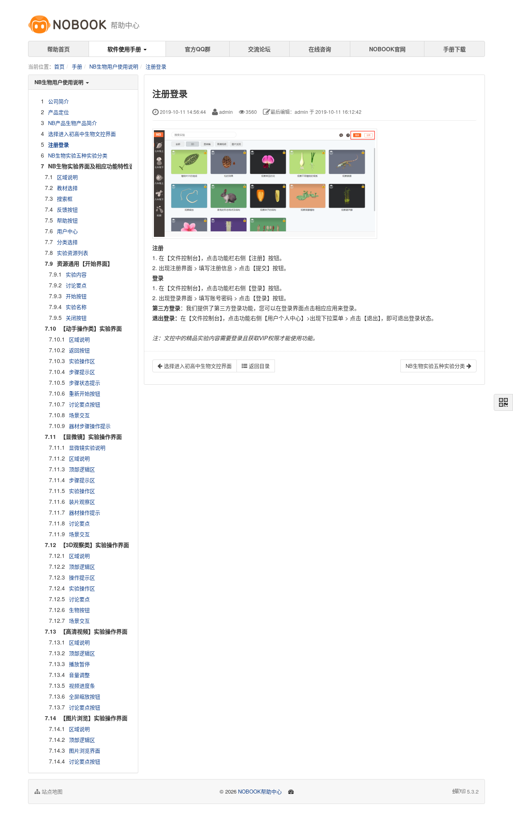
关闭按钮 (76, 317)
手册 (77, 66)
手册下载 (454, 49)
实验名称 (76, 307)
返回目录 (258, 366)
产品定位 (58, 112)
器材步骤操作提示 (90, 426)
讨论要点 (76, 285)
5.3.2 (473, 792)
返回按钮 (79, 350)
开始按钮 (76, 296)
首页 (59, 66)
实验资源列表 (72, 253)
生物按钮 (79, 610)
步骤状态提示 (84, 382)
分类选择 (67, 242)
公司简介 (58, 101)
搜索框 (65, 198)
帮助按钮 (67, 220)
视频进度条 (82, 685)
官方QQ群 (197, 49)
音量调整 (79, 675)
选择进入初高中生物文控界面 (82, 133)
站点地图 (51, 791)
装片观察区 (82, 501)
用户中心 (67, 231)
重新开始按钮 (84, 393)
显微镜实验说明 (87, 447)
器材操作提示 (84, 512)
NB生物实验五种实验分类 (77, 155)
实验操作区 (82, 361)
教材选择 (67, 188)
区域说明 (67, 177)
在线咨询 (320, 49)
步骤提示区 (82, 372)
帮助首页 (58, 49)
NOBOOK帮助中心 (260, 791)
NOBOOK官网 (387, 49)
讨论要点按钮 (84, 404)
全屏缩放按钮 (84, 696)
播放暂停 (79, 664)
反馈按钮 (67, 209)
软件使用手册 (125, 49)
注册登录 (155, 66)
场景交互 (79, 415)
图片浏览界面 (84, 750)
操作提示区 (82, 577)
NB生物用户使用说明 (113, 66)
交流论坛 (259, 49)
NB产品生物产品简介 (72, 123)
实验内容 (76, 274)
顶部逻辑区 (82, 469)
